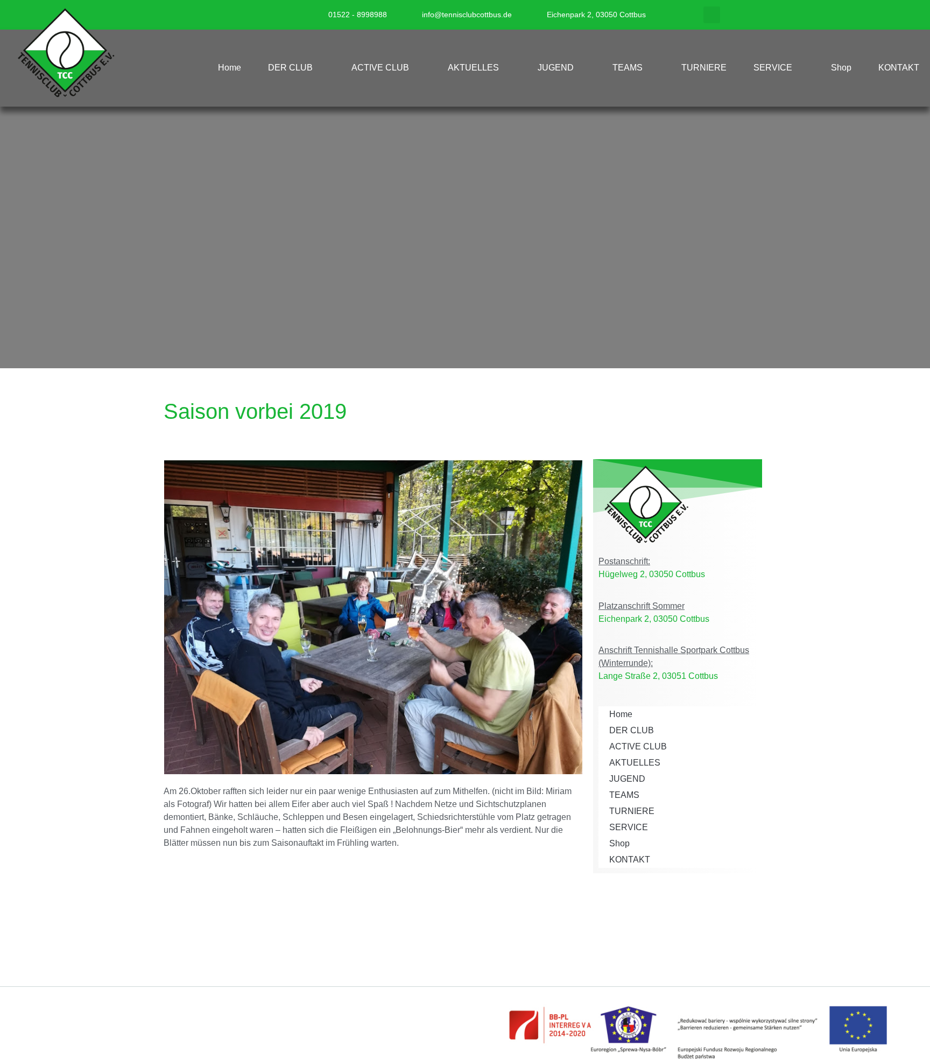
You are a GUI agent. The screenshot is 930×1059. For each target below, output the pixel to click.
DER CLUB (290, 67)
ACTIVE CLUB (380, 67)
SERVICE (772, 67)
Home (229, 67)
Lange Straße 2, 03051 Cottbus (658, 676)
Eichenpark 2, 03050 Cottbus (653, 618)
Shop (841, 67)
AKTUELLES (473, 67)
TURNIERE (704, 67)
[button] (711, 14)
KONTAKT (898, 67)
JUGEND (556, 67)
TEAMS (627, 67)
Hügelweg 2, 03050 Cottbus (651, 574)
